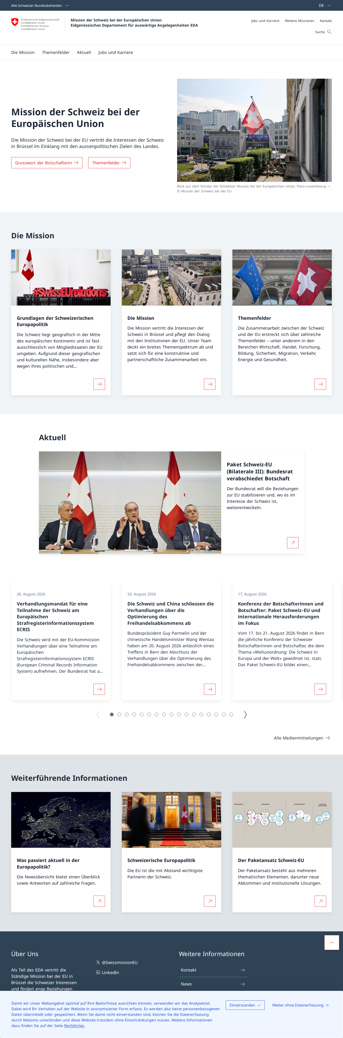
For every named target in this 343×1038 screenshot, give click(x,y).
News (186, 984)
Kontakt (188, 970)
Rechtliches (74, 1025)
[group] (61, 641)
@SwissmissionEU (120, 962)
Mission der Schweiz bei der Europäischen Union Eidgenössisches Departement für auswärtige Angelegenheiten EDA (134, 23)
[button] (22, 52)
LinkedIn (110, 972)
